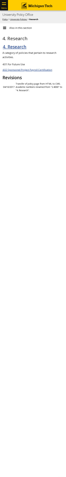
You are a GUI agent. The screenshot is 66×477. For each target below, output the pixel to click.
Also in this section (20, 27)
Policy (5, 19)
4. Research (14, 47)
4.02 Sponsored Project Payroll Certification (27, 70)
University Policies (18, 19)
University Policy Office (17, 15)
